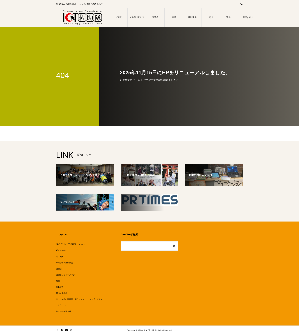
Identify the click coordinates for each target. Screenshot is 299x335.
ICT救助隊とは (137, 17)
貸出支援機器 (61, 293)
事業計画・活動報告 (64, 263)
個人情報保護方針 (63, 311)
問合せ (229, 17)
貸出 (211, 17)
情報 (174, 17)
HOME (118, 17)
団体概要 (60, 256)
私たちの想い (61, 250)
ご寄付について (62, 305)
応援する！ (247, 17)
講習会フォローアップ (65, 275)
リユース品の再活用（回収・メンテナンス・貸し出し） (79, 299)
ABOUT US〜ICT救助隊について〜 (70, 244)
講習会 (155, 17)
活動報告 (192, 17)
